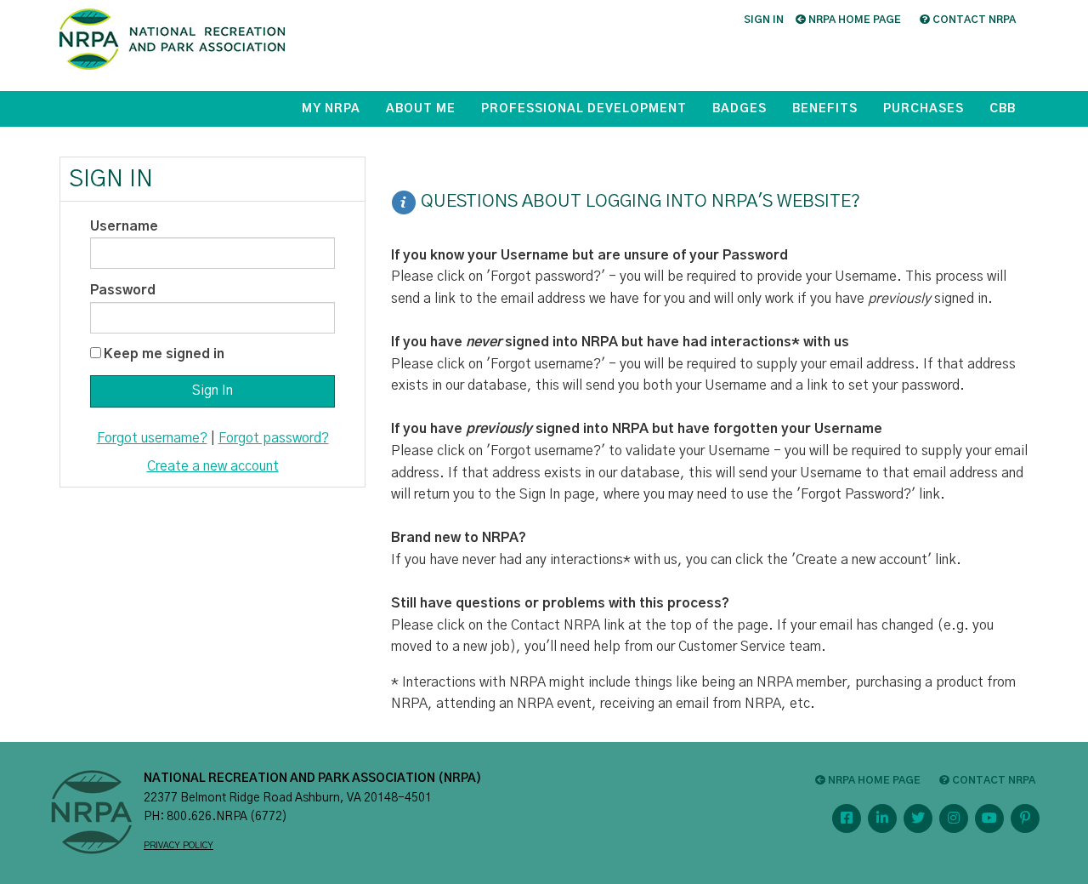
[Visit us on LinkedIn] (882, 818)
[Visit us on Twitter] (918, 818)
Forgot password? (273, 438)
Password (123, 290)
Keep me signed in (164, 354)
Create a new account (213, 466)
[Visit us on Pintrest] (1025, 818)
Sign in (764, 19)
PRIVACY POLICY (178, 845)
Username (124, 226)
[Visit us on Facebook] (846, 818)
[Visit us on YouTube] (989, 818)
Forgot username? (152, 438)
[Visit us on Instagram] (953, 818)
